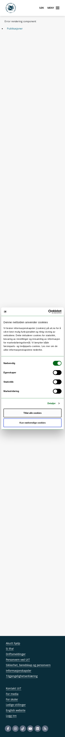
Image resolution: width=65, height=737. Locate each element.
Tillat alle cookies (32, 413)
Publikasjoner (15, 28)
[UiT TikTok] (23, 728)
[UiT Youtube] (30, 728)
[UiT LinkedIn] (37, 728)
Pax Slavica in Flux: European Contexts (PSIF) (29, 500)
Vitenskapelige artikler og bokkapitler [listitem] (32, 44)
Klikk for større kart (16, 613)
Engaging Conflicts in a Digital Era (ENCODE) (27, 489)
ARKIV (16, 70)
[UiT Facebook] (8, 728)
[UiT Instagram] (15, 728)
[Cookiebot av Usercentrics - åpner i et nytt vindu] (48, 312)
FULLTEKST (31, 89)
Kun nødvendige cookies (33, 422)
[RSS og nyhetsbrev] (45, 728)
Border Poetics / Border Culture (27, 479)
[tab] (32, 29)
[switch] (57, 372)
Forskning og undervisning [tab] (22, 456)
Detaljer (51, 403)
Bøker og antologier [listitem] (22, 50)
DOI (15, 89)
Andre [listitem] (45, 50)
